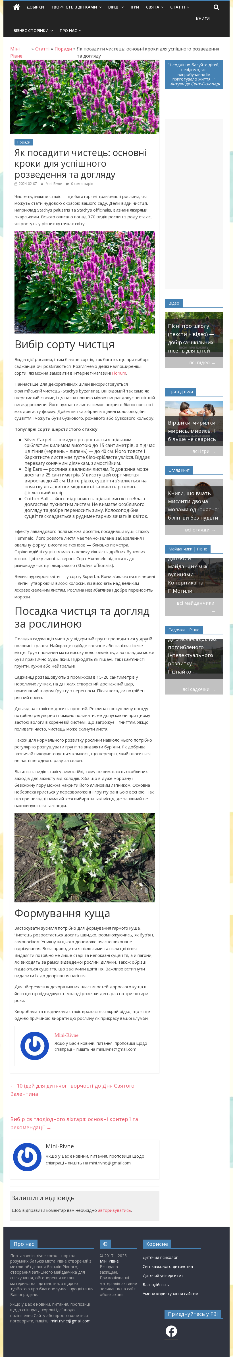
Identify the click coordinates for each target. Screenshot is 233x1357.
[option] (194, 423)
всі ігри (204, 451)
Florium (119, 373)
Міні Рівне (109, 1261)
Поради (23, 142)
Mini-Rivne (54, 183)
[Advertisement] (194, 204)
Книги (203, 18)
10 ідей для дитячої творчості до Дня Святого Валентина (72, 1089)
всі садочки (199, 689)
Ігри (135, 7)
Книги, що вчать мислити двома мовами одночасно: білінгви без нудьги (193, 505)
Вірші (114, 7)
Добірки (35, 7)
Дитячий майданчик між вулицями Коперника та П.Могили (187, 574)
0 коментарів (81, 183)
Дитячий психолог (160, 1257)
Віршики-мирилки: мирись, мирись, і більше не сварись (192, 430)
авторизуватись (114, 1210)
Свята (152, 7)
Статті (177, 7)
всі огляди (200, 529)
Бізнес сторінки (31, 30)
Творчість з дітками (74, 7)
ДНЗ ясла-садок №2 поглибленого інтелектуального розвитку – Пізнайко (192, 655)
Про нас (68, 30)
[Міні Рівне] (16, 7)
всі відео (202, 362)
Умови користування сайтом (170, 1293)
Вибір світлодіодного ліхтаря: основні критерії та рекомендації (74, 1123)
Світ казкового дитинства (168, 1266)
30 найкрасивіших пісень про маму (202, 346)
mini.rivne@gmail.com (71, 1321)
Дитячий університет (163, 1275)
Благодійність (156, 1284)
